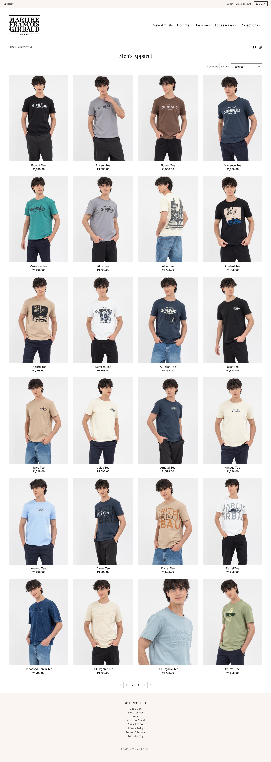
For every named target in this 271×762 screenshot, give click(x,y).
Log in (230, 4)
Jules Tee (232, 366)
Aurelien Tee (103, 366)
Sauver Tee (232, 669)
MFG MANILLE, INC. (139, 749)
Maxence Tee (232, 165)
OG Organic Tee (103, 669)
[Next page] (150, 685)
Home (11, 47)
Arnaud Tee (167, 467)
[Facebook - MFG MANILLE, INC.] (254, 47)
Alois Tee (103, 266)
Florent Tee (38, 165)
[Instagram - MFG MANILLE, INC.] (260, 47)
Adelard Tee (232, 266)
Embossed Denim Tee (38, 669)
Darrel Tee (103, 568)
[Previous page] (120, 685)
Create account (243, 4)
